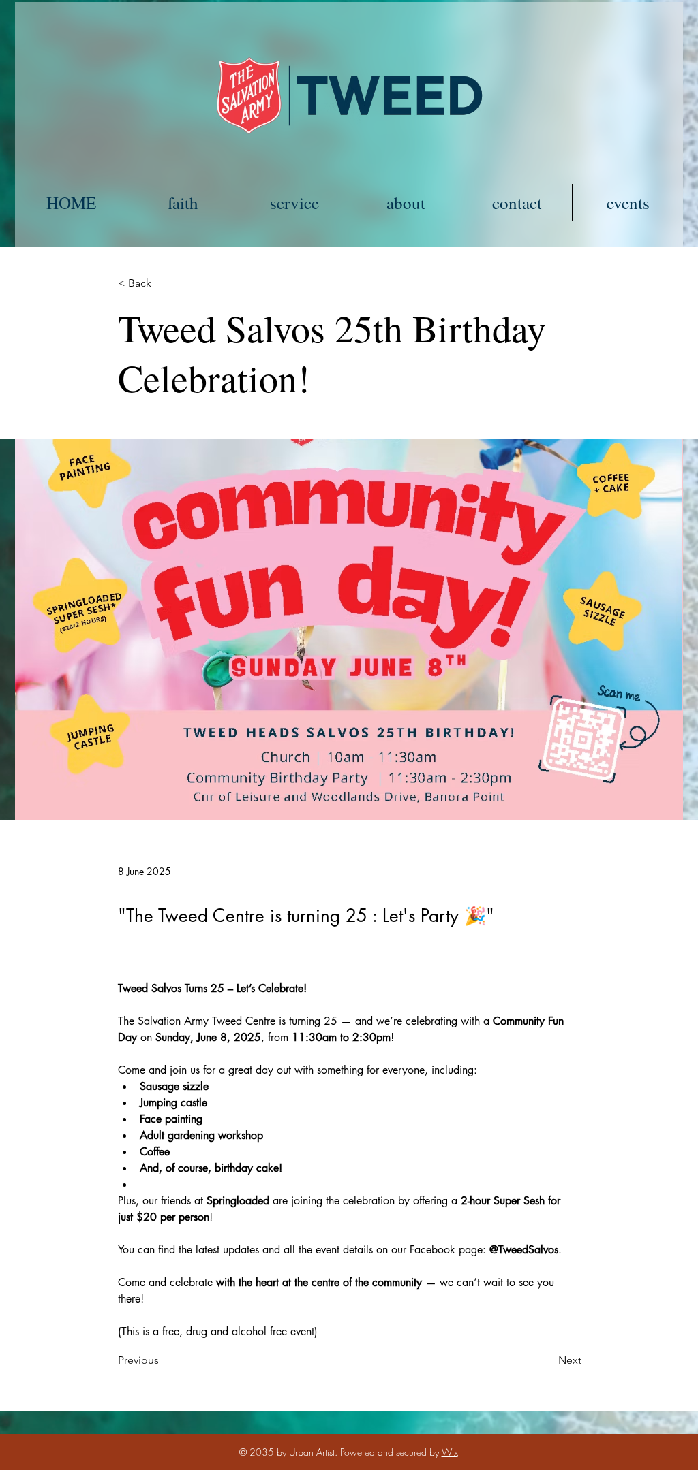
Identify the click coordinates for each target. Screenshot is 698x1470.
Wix (450, 1451)
